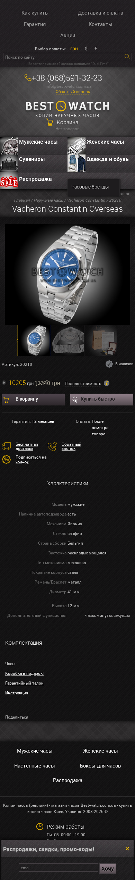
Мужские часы (38, 141)
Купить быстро (98, 398)
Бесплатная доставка (27, 446)
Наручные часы (48, 200)
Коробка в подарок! (24, 673)
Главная (22, 200)
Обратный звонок (73, 91)
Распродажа (35, 179)
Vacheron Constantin (86, 200)
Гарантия (35, 23)
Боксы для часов (100, 765)
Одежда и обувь (108, 159)
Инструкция (16, 692)
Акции (67, 35)
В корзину (27, 398)
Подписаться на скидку (31, 459)
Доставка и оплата (100, 12)
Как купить (34, 12)
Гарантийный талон (24, 683)
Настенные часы (34, 765)
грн (74, 48)
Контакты (100, 23)
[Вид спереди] (67, 274)
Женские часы (105, 141)
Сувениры (32, 159)
